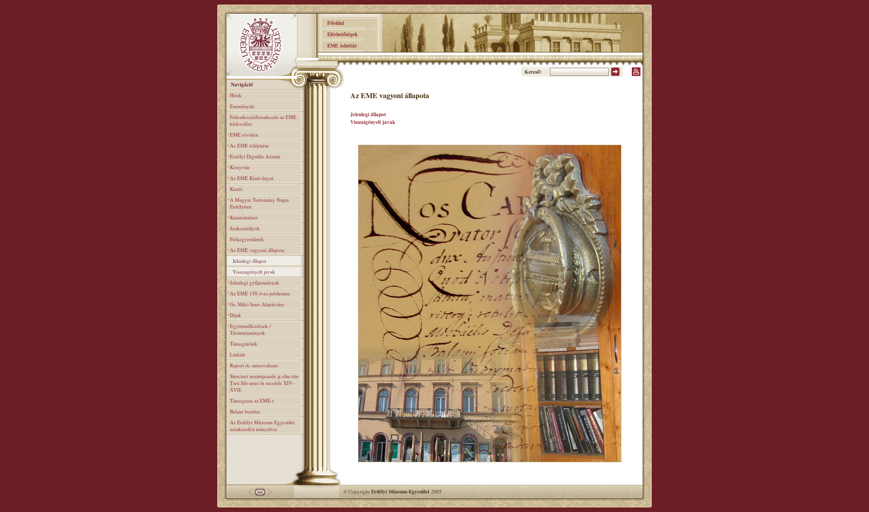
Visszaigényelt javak (254, 271)
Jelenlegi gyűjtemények (254, 282)
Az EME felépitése (249, 145)
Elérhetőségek (340, 34)
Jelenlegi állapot (249, 260)
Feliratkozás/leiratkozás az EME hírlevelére (263, 120)
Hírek (236, 95)
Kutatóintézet (244, 217)
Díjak (235, 315)
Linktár (237, 354)
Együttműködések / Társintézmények (250, 329)
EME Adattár (339, 45)
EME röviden (244, 134)
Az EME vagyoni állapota (257, 250)
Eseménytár (242, 106)
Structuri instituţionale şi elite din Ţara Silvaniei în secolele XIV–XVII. (264, 383)
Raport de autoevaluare (254, 365)
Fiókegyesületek (247, 239)
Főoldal (333, 23)
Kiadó (236, 188)
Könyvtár (240, 167)
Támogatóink (244, 343)
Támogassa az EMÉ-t (252, 400)
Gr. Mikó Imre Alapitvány (257, 304)
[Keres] (615, 74)
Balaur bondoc (245, 411)
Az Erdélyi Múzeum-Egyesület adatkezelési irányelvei (262, 425)
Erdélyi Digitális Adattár (255, 156)
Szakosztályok (245, 228)
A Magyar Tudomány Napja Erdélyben (259, 203)
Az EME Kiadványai (251, 178)
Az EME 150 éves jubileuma (260, 293)
